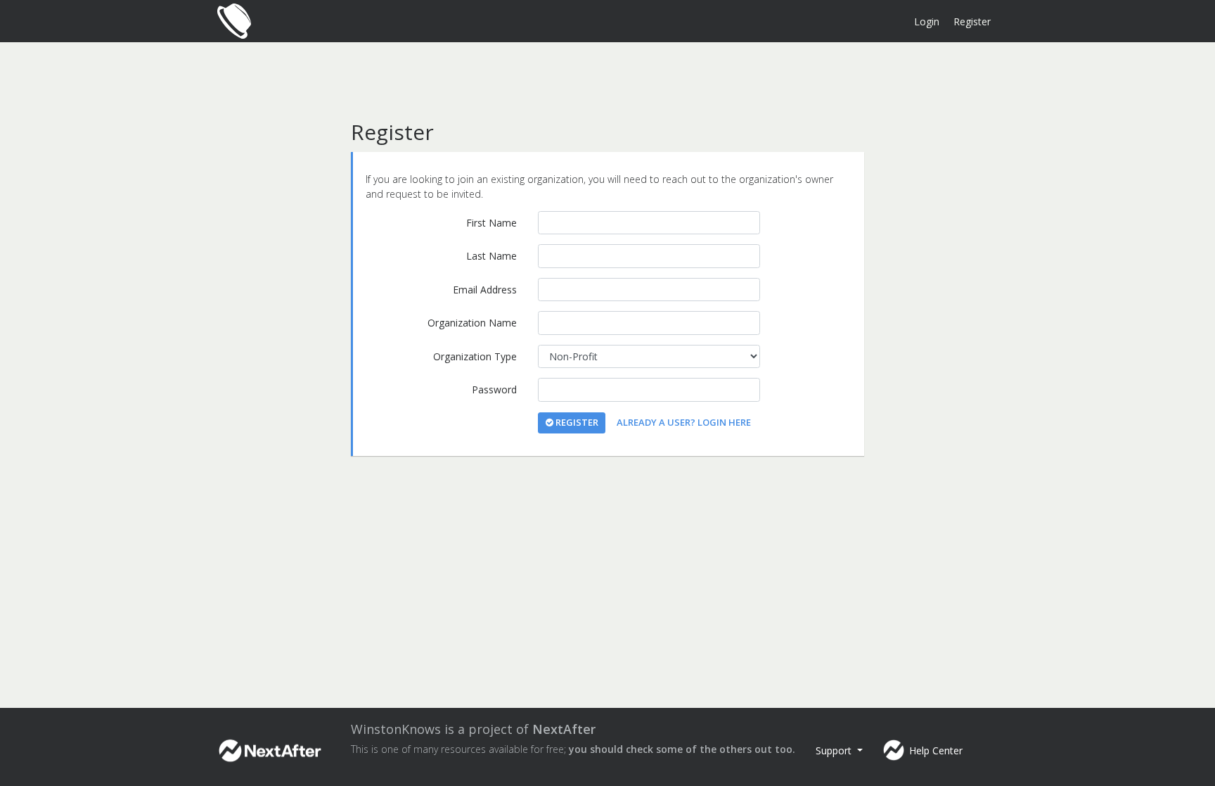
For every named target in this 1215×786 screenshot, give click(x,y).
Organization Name (472, 322)
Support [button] (835, 750)
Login (926, 21)
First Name (491, 222)
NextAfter (564, 729)
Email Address (485, 289)
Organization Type (475, 356)
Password (494, 389)
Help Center (936, 750)
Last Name (491, 255)
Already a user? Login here (684, 422)
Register (972, 21)
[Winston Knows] (234, 21)
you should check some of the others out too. (682, 749)
